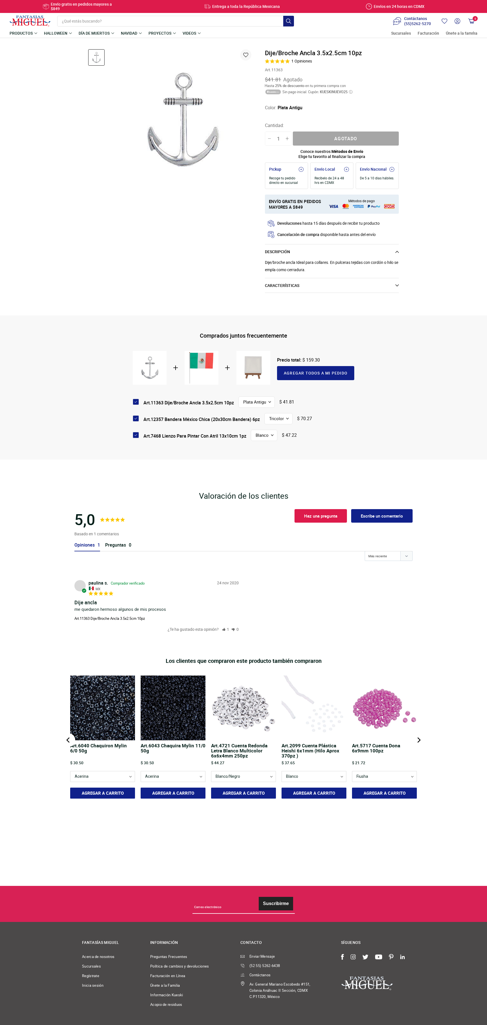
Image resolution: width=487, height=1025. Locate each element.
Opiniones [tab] (84, 545)
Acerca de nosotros (98, 956)
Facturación (428, 33)
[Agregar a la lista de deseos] (245, 55)
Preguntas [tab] (115, 545)
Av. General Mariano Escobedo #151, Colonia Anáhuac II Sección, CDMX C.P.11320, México (280, 990)
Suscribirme (276, 903)
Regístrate (90, 975)
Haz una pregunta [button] (320, 516)
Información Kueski (166, 994)
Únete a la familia (461, 33)
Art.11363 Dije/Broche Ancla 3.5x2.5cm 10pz (109, 618)
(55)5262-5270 (417, 23)
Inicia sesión (92, 985)
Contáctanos (260, 974)
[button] (225, 629)
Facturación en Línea (167, 975)
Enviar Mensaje (262, 956)
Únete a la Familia (165, 985)
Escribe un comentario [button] (382, 516)
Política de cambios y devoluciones (179, 966)
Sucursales (401, 33)
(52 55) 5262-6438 (264, 965)
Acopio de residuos (166, 1004)
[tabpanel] (182, 120)
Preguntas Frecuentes (168, 956)
